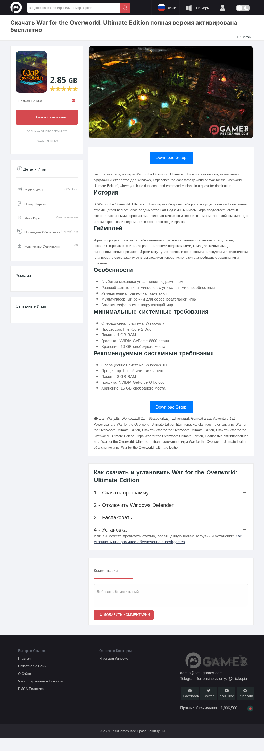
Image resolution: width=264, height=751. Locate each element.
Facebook (191, 696)
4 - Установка (110, 529)
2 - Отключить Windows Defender (134, 505)
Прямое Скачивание (50, 117)
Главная (24, 658)
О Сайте (24, 673)
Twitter (208, 696)
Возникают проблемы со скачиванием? (47, 136)
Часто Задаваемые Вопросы (40, 681)
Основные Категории (115, 651)
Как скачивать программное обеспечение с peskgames (168, 539)
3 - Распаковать (113, 517)
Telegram (245, 696)
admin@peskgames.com (201, 672)
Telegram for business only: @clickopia (213, 678)
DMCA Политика (31, 689)
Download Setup (171, 157)
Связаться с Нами (32, 666)
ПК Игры (245, 36)
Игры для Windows (113, 658)
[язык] (138, 7)
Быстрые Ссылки (31, 651)
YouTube (227, 696)
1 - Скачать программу (121, 492)
